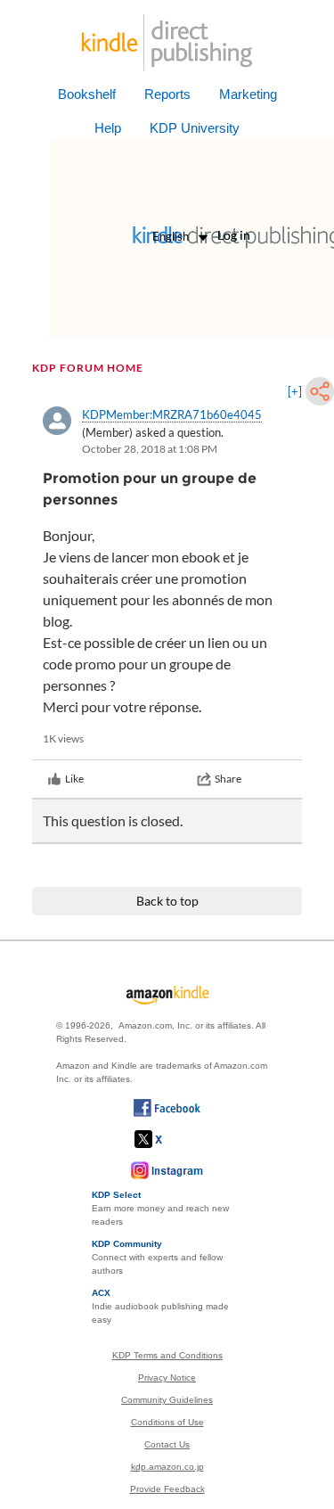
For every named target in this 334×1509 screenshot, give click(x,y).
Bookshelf (87, 94)
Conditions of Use (167, 1422)
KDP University (195, 127)
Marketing (248, 94)
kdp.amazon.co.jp (167, 1467)
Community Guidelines (167, 1400)
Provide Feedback (167, 1489)
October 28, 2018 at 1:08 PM (149, 448)
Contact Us (167, 1444)
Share (228, 778)
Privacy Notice (167, 1377)
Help (107, 127)
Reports (167, 94)
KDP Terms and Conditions (167, 1355)
